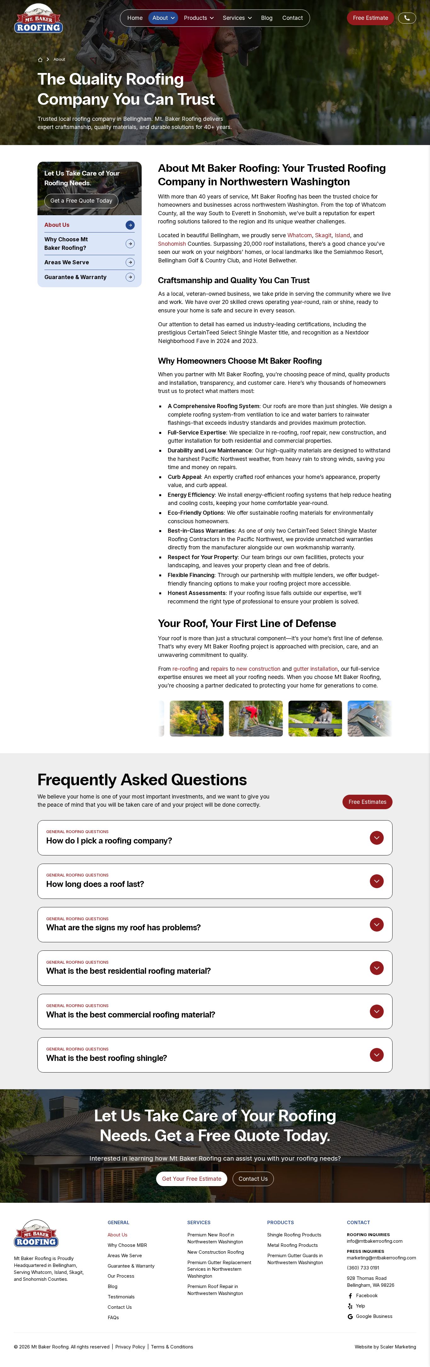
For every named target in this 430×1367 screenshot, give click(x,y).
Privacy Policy (130, 1347)
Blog (267, 17)
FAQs (113, 1317)
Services (199, 1222)
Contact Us (120, 1307)
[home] (38, 18)
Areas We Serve (125, 1255)
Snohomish (172, 243)
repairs (219, 668)
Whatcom (299, 235)
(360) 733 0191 (363, 1268)
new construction (258, 668)
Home (135, 17)
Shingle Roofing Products (294, 1235)
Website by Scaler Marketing (385, 1347)
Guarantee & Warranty (131, 1266)
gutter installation (315, 668)
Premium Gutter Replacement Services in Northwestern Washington (219, 1269)
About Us (117, 1235)
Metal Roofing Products (292, 1245)
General (118, 1222)
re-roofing (185, 668)
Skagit (323, 235)
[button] (163, 18)
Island (342, 235)
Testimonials (121, 1297)
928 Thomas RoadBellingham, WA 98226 (370, 1281)
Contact (292, 17)
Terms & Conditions (172, 1347)
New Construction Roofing (215, 1252)
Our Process (121, 1276)
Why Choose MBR (127, 1245)
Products (280, 1222)
